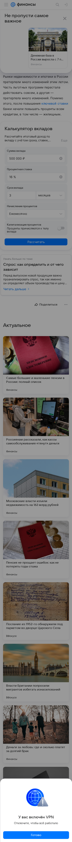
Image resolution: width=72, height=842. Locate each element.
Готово (36, 835)
